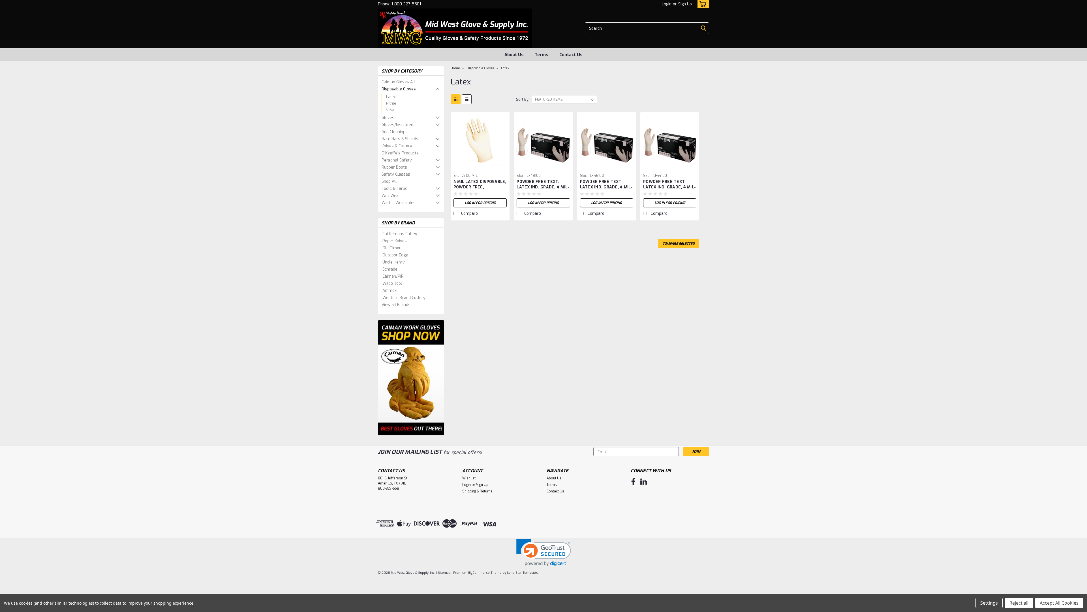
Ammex (389, 290)
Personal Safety (397, 160)
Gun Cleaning (393, 132)
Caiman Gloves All (398, 82)
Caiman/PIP (393, 276)
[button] (543, 552)
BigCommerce (479, 573)
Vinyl (390, 110)
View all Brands (396, 304)
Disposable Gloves (399, 89)
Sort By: (522, 99)
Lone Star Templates (522, 573)
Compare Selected (678, 243)
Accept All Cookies (1059, 603)
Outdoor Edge (395, 255)
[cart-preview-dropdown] (702, 4)
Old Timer (391, 248)
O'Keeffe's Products (400, 153)
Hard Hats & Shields (400, 139)
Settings (989, 603)
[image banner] (411, 377)
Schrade (389, 269)
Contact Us (571, 55)
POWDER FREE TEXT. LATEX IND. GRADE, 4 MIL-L (606, 187)
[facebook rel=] (633, 481)
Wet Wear (391, 195)
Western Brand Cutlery (403, 297)
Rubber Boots (394, 167)
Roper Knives (394, 241)
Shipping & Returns (477, 491)
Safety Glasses (396, 174)
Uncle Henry (393, 262)
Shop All (389, 181)
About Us (514, 55)
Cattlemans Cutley (399, 234)
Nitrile (391, 103)
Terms (541, 55)
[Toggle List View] (467, 99)
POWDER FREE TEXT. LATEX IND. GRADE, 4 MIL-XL (543, 187)
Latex (391, 96)
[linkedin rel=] (643, 481)
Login (666, 4)
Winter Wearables (399, 202)
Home (455, 68)
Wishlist (469, 478)
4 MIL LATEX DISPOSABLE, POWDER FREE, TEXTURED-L (479, 187)
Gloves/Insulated (397, 125)
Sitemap (444, 573)
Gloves (388, 117)
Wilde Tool (392, 283)
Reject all (1018, 603)
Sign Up (685, 4)
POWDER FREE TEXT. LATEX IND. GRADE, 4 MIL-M (669, 187)
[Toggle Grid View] (456, 99)
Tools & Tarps (394, 188)
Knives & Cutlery (397, 146)
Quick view (480, 166)
